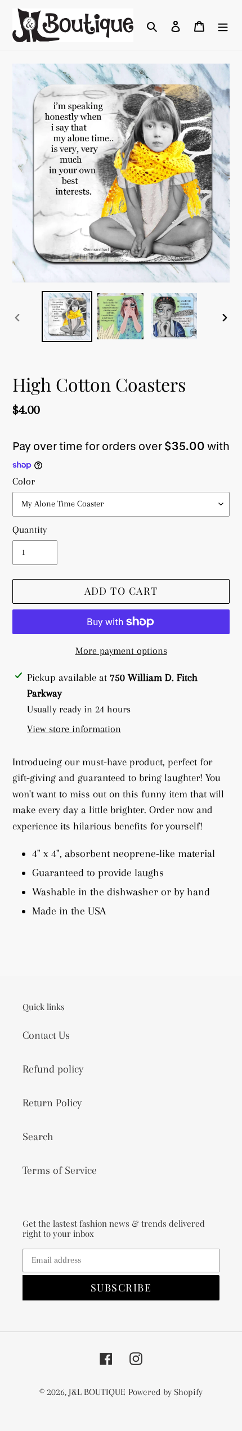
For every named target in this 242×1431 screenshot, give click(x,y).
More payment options (121, 650)
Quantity (29, 529)
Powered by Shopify (165, 1392)
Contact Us (46, 1035)
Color (23, 481)
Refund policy (53, 1069)
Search (38, 1137)
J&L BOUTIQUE (97, 1392)
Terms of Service (60, 1170)
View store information (74, 728)
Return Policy (52, 1103)
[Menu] (223, 25)
